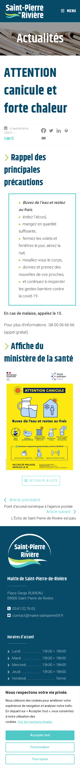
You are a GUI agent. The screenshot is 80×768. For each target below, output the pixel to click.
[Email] (43, 138)
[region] (40, 727)
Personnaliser (40, 747)
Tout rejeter (40, 759)
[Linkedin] (58, 130)
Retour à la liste (43, 480)
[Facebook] (43, 130)
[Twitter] (51, 130)
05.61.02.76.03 (23, 608)
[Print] (66, 130)
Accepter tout (40, 735)
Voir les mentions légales (35, 722)
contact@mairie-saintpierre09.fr (37, 615)
